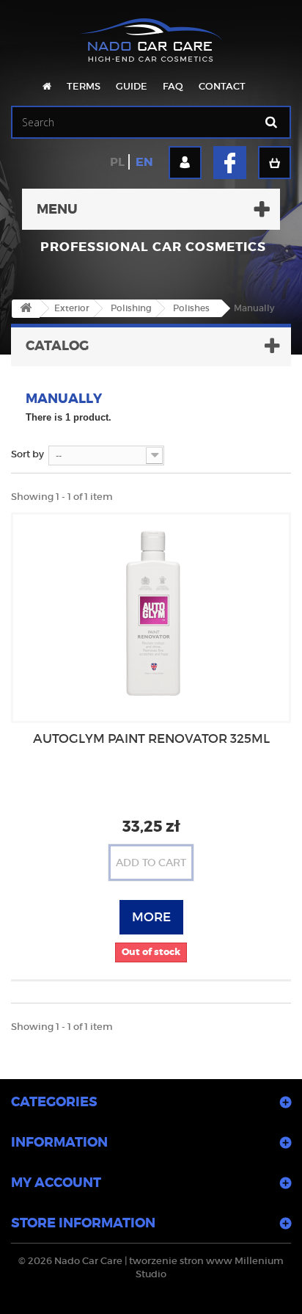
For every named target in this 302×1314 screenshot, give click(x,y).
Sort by (27, 454)
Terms (83, 86)
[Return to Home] (26, 309)
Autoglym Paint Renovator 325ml (151, 739)
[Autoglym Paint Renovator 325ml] (151, 613)
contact (222, 86)
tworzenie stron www (180, 1261)
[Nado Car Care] (151, 33)
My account (56, 1182)
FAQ (173, 86)
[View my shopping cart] (274, 162)
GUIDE (131, 86)
